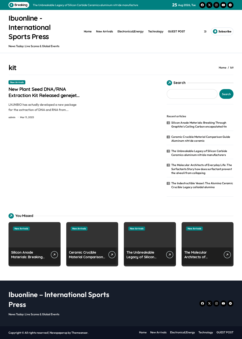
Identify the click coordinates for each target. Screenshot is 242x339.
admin (12, 117)
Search (179, 82)
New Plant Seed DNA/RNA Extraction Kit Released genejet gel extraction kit (43, 95)
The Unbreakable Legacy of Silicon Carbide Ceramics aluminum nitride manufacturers (199, 153)
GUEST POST (176, 31)
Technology (155, 31)
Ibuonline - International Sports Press (29, 27)
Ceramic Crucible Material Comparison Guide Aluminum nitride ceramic (200, 138)
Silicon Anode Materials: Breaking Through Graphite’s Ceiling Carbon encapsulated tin (199, 124)
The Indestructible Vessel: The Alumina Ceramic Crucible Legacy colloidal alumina (202, 185)
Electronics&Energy (130, 31)
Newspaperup (58, 332)
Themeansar (79, 332)
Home (88, 31)
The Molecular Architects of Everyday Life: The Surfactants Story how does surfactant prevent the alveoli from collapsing (201, 169)
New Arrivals (104, 31)
